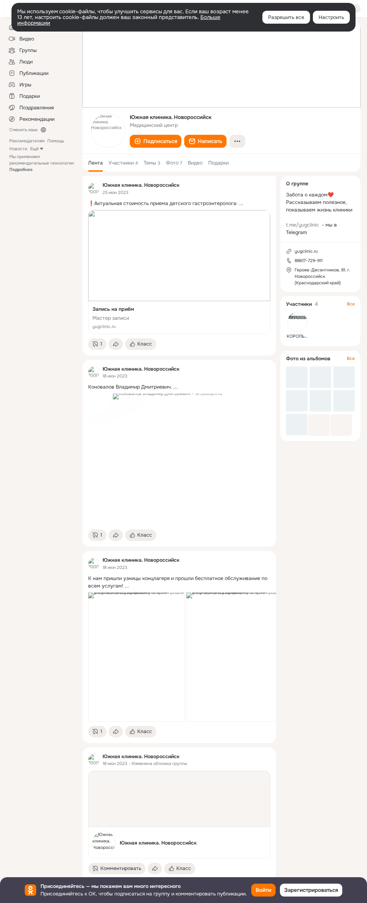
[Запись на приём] (179, 272)
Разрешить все (286, 17)
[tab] (95, 163)
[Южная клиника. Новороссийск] (179, 815)
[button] (155, 141)
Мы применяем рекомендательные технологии (41, 163)
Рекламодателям (26, 141)
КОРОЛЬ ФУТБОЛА (306, 336)
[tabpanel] (179, 528)
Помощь (55, 141)
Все (351, 304)
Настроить (331, 17)
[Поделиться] (116, 344)
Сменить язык (23, 130)
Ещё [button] (34, 149)
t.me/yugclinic (302, 225)
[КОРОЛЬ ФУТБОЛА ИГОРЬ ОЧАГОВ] (297, 322)
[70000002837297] (94, 188)
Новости (18, 149)
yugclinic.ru (306, 251)
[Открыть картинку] (136, 657)
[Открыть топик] (179, 203)
